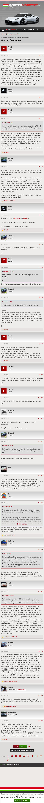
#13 (42, 441)
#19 (42, 695)
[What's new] (37, 30)
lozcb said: (5, 554)
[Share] (39, 56)
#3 (42, 118)
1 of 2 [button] (16, 746)
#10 (42, 375)
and (9, 200)
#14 (42, 476)
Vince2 (6, 41)
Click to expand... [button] (22, 524)
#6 (42, 244)
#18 (42, 651)
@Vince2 (17, 218)
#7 (42, 267)
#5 (42, 215)
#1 (42, 55)
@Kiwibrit (26, 218)
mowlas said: (6, 123)
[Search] (41, 30)
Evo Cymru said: (7, 595)
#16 (42, 549)
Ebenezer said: (6, 446)
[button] (2, 30)
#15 (42, 502)
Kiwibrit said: (6, 507)
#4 (42, 166)
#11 (42, 398)
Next (22, 746)
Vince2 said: (6, 302)
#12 (42, 418)
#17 (42, 591)
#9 (42, 344)
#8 (42, 297)
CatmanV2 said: (7, 271)
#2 (42, 97)
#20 (42, 721)
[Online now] (5, 240)
